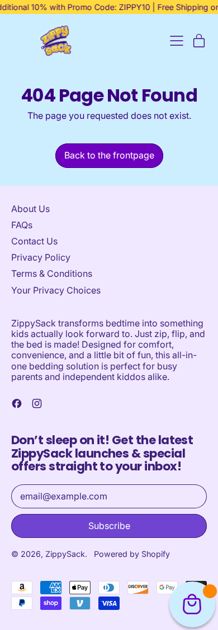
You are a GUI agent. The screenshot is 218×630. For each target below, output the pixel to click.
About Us (30, 208)
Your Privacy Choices (56, 290)
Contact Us (34, 241)
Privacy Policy (40, 257)
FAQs (21, 224)
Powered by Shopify (132, 554)
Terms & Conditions (51, 273)
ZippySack (65, 554)
